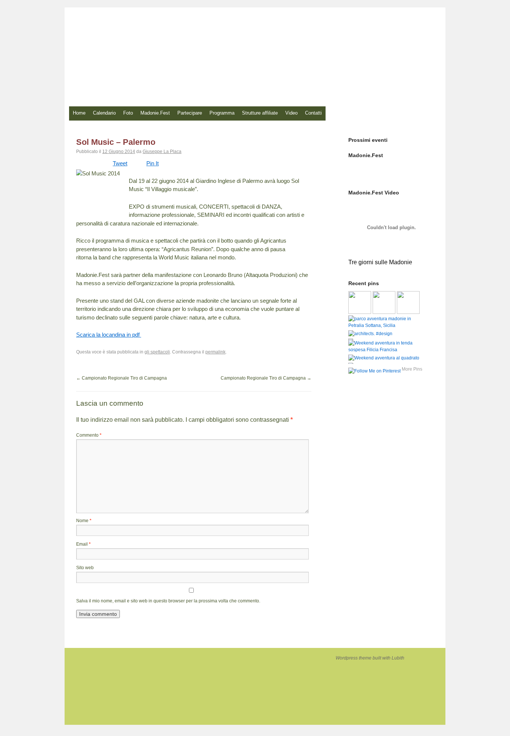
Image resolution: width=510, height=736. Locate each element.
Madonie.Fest (155, 113)
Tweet (120, 163)
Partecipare (189, 113)
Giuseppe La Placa (162, 151)
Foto (128, 113)
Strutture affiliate (260, 113)
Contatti (313, 113)
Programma (221, 113)
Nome (83, 520)
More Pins (412, 369)
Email (83, 544)
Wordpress (347, 658)
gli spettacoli (157, 352)
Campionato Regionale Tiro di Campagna (121, 378)
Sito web (85, 567)
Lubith (398, 658)
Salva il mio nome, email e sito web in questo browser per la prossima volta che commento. (168, 601)
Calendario (104, 113)
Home (79, 113)
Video (291, 113)
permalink (215, 352)
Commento (89, 435)
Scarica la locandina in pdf (108, 334)
